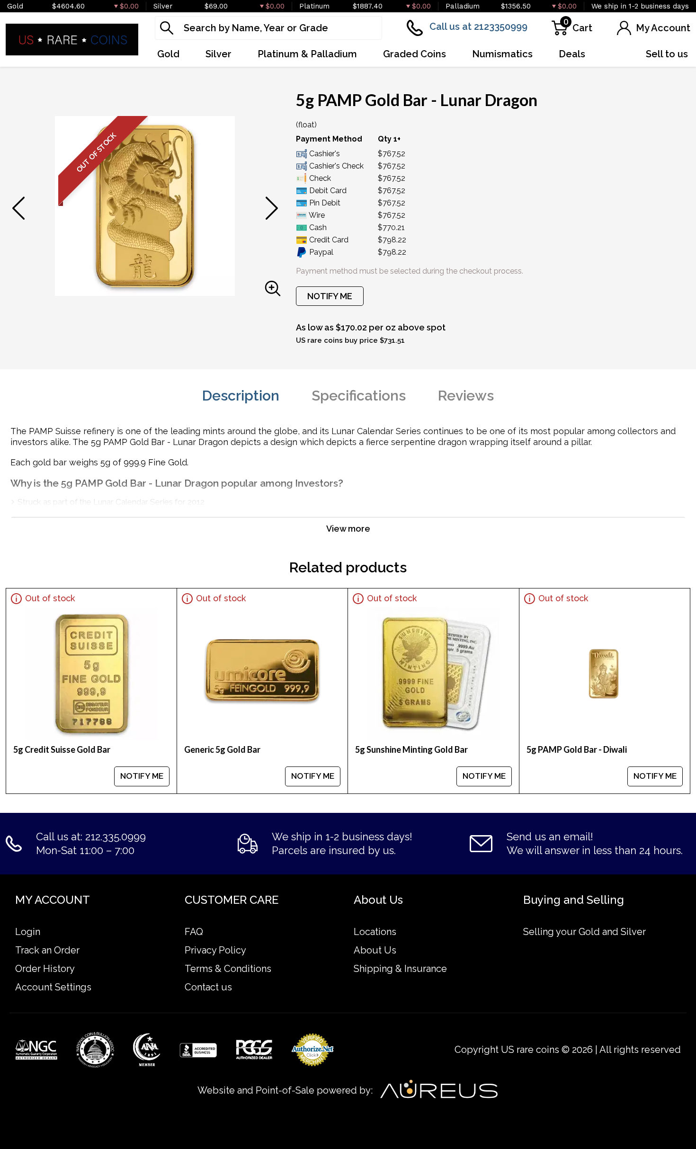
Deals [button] (572, 54)
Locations (375, 931)
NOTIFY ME (329, 296)
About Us (375, 950)
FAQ (194, 931)
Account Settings (53, 987)
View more (348, 529)
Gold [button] (168, 54)
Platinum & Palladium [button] (307, 54)
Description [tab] (240, 395)
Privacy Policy (215, 950)
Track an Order (47, 950)
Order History (45, 968)
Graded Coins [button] (414, 54)
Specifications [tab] (359, 395)
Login (27, 931)
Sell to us (667, 54)
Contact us (208, 987)
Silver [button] (218, 54)
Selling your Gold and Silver (584, 931)
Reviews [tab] (466, 395)
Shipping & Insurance (400, 968)
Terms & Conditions (228, 968)
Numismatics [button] (502, 54)
